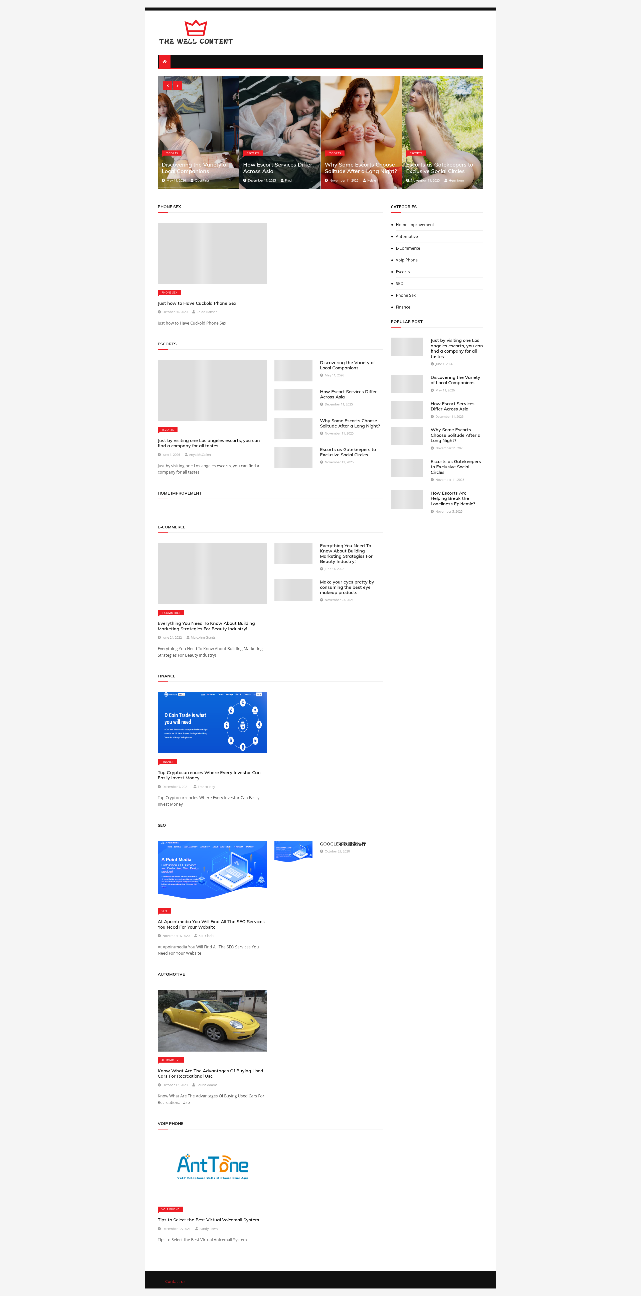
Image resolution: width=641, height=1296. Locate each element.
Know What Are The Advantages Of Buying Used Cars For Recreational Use (210, 1073)
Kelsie (291, 180)
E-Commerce (171, 613)
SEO (164, 911)
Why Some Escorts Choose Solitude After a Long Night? (281, 167)
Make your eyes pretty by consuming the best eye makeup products (347, 587)
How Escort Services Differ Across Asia (197, 167)
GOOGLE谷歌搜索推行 (343, 844)
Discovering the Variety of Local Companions (347, 365)
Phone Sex (169, 292)
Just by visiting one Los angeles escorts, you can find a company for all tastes (209, 443)
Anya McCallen (200, 454)
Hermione (376, 180)
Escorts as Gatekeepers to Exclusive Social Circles (359, 167)
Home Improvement (415, 225)
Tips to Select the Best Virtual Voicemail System (208, 1220)
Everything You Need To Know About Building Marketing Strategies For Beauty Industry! (206, 626)
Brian (452, 183)
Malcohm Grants (203, 637)
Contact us (175, 1281)
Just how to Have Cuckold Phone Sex (197, 303)
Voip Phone (170, 1209)
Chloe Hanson (207, 312)
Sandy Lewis (209, 1228)
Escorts (173, 153)
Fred (208, 180)
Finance (167, 762)
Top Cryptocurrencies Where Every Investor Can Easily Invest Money (209, 775)
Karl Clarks (206, 935)
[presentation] (167, 85)
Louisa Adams (207, 1085)
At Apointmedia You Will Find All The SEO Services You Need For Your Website (211, 924)
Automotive (171, 1060)
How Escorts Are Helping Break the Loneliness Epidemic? (440, 168)
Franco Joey (206, 786)
